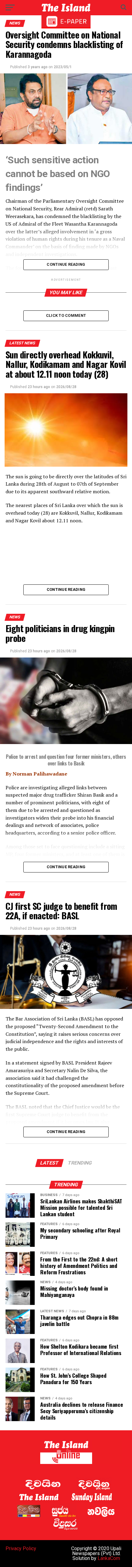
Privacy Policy (21, 1548)
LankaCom (109, 1558)
